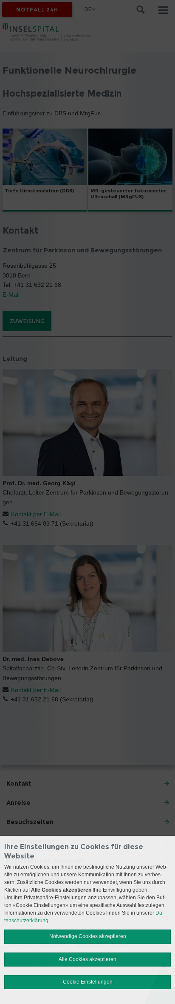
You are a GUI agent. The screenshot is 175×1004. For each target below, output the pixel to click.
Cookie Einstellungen (88, 982)
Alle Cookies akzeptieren (87, 959)
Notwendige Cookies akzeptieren (87, 936)
